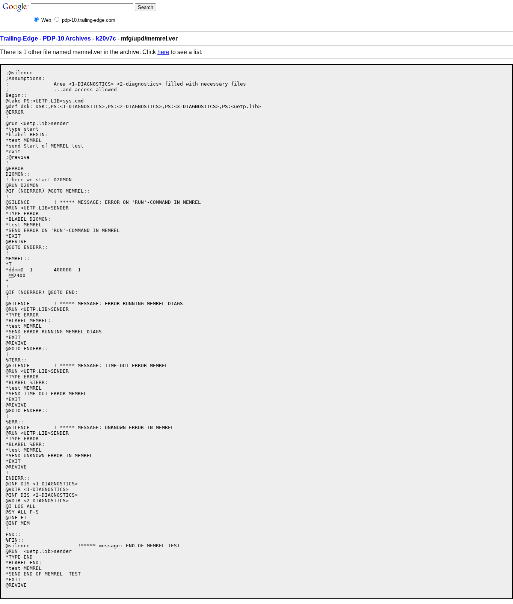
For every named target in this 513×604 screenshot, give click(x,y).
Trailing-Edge (19, 38)
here (163, 52)
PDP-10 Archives (67, 38)
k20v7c (106, 38)
